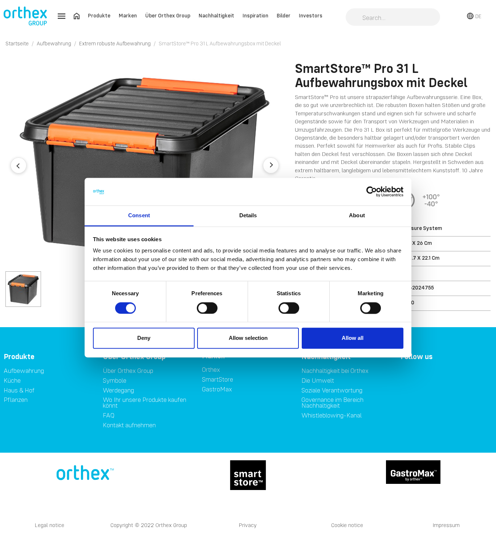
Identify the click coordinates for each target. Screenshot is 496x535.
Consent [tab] (139, 216)
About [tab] (357, 216)
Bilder (283, 15)
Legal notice (49, 525)
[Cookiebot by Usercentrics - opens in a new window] (371, 191)
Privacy (248, 525)
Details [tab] (248, 216)
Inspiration (255, 15)
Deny (143, 338)
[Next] (271, 165)
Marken (128, 15)
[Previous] (19, 165)
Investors (310, 15)
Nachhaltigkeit (216, 15)
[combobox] (393, 18)
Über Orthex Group (167, 15)
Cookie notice (347, 525)
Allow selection (248, 338)
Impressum (446, 525)
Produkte (99, 15)
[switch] (207, 308)
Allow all (352, 338)
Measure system (421, 228)
